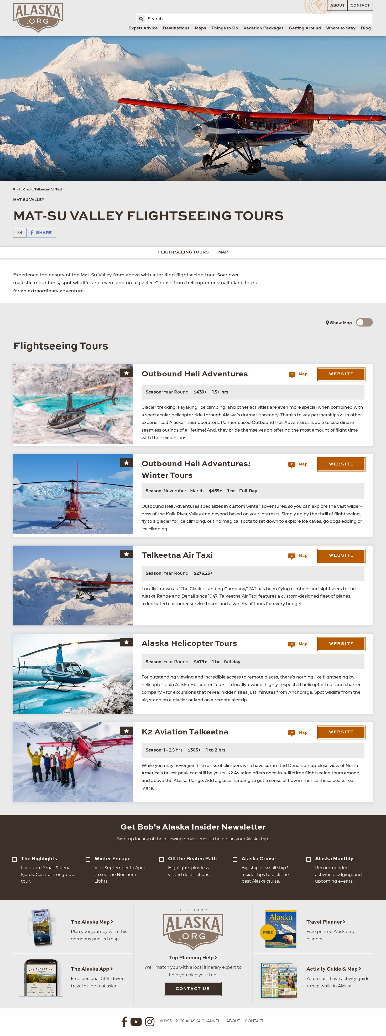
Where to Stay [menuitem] (341, 28)
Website (341, 374)
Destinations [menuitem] (176, 28)
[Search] (141, 19)
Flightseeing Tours (183, 252)
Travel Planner (324, 922)
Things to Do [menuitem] (224, 28)
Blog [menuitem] (366, 28)
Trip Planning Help (192, 957)
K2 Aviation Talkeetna (185, 732)
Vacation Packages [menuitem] (263, 28)
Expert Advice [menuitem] (143, 28)
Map (223, 252)
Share (43, 233)
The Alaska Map (91, 922)
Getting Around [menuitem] (305, 28)
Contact (360, 5)
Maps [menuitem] (200, 28)
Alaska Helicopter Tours (189, 644)
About (337, 5)
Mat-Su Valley (28, 200)
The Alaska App (90, 969)
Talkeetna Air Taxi (177, 555)
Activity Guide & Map (332, 969)
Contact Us (193, 989)
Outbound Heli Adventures (195, 374)
